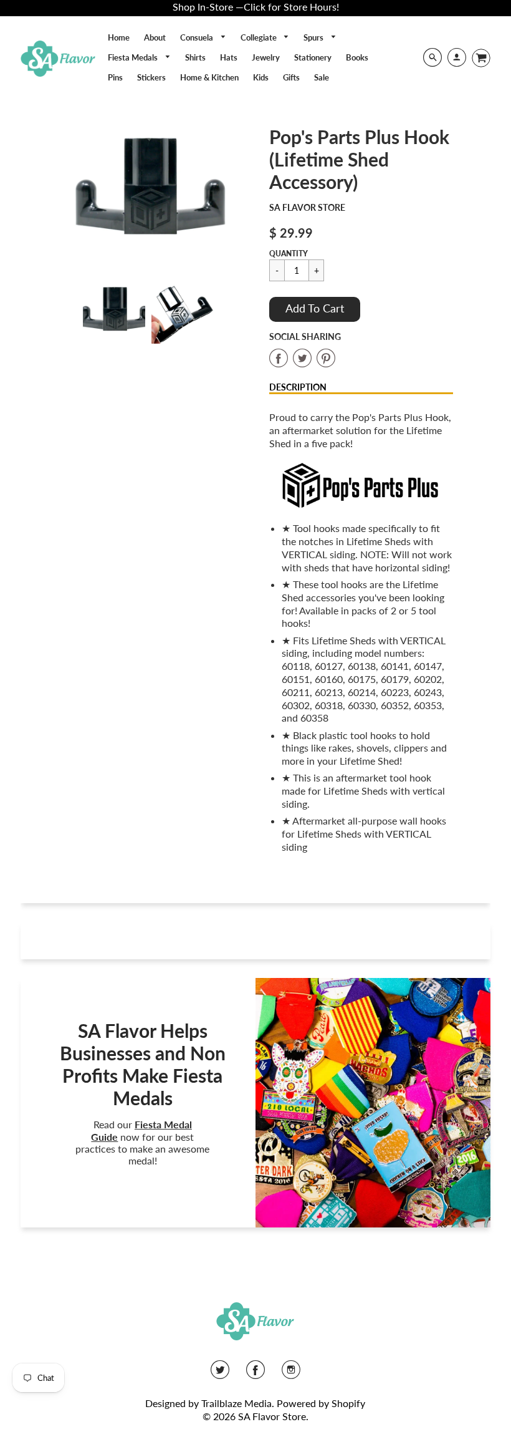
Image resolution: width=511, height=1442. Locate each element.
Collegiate (260, 37)
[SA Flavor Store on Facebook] (255, 1374)
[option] (148, 194)
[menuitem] (119, 37)
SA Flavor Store (307, 207)
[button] (314, 309)
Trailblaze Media (236, 1403)
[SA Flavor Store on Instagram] (291, 1374)
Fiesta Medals (134, 57)
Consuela (197, 37)
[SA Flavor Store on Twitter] (220, 1374)
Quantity (288, 253)
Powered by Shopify (321, 1403)
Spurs (314, 37)
